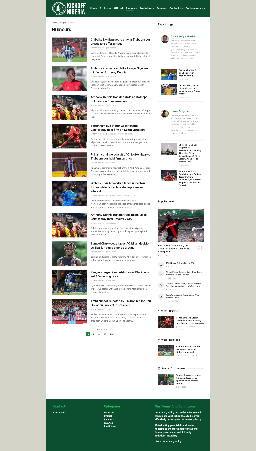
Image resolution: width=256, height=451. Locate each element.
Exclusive (105, 8)
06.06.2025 (184, 189)
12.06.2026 (111, 281)
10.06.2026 (111, 309)
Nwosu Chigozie (180, 111)
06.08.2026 (111, 105)
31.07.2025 (184, 79)
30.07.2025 (184, 97)
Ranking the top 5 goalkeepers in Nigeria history (187, 73)
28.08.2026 (111, 48)
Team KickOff (98, 48)
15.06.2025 (184, 165)
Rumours (131, 8)
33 (105, 334)
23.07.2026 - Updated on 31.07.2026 (121, 195)
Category (62, 23)
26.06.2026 (111, 223)
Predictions (147, 8)
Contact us (176, 8)
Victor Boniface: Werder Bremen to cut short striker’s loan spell (188, 349)
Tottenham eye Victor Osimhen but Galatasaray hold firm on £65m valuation (190, 320)
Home (93, 8)
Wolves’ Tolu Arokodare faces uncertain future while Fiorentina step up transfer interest (118, 187)
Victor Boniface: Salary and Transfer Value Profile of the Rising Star (174, 248)
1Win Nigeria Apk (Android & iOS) (180, 263)
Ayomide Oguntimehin (183, 36)
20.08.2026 (111, 76)
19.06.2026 (111, 252)
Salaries (162, 8)
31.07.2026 (111, 163)
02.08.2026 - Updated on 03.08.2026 (122, 134)
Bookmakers (193, 8)
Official (118, 8)
